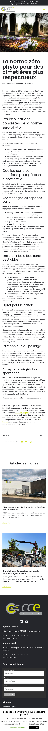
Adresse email (9, 670)
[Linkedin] (21, 621)
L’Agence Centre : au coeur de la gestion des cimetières (23, 508)
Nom (5, 686)
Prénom (6, 678)
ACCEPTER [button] (34, 727)
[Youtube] (26, 621)
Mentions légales (9, 707)
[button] (44, 9)
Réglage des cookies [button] (18, 727)
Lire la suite (6, 523)
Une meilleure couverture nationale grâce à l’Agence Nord (20, 572)
